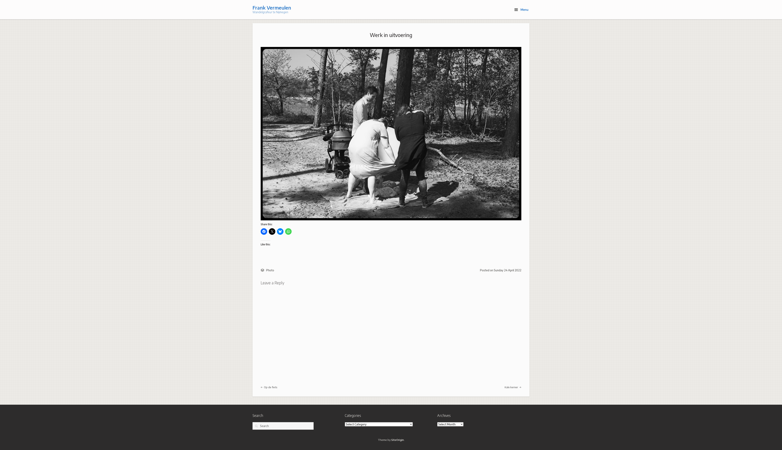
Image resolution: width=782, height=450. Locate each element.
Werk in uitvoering (391, 35)
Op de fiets (270, 387)
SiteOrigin (397, 439)
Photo (270, 270)
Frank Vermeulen (272, 7)
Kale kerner (512, 387)
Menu (524, 9)
